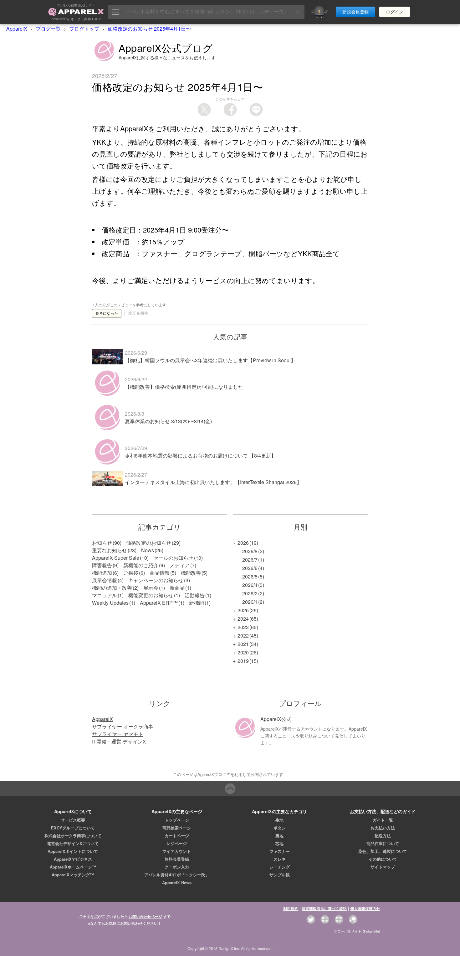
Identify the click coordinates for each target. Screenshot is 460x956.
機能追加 (102, 572)
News (147, 550)
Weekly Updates (110, 602)
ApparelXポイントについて (73, 851)
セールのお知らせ (173, 557)
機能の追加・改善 (112, 587)
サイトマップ (383, 867)
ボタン (279, 828)
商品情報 (160, 572)
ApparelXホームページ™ (73, 867)
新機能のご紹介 (140, 565)
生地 (279, 820)
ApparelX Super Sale (115, 557)
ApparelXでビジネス (73, 859)
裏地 (279, 835)
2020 (243, 652)
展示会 (150, 587)
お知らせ (102, 542)
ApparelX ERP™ (159, 602)
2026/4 (250, 584)
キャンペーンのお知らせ (155, 580)
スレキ (279, 859)
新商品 (177, 587)
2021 (243, 644)
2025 (243, 610)
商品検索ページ (176, 828)
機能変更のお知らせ (150, 595)
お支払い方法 (383, 828)
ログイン (394, 11)
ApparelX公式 (275, 719)
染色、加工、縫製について (382, 851)
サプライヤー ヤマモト (117, 734)
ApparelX (16, 28)
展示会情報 (104, 580)
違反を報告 (138, 313)
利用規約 (290, 908)
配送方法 (383, 835)
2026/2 (250, 593)
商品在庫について (382, 843)
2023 (243, 627)
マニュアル (104, 595)
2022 (243, 635)
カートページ (177, 835)
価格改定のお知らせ (148, 542)
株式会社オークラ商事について (72, 835)
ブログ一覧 (48, 28)
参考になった (106, 313)
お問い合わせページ (145, 916)
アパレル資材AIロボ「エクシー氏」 (176, 875)
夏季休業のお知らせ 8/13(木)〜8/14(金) (168, 421)
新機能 (196, 602)
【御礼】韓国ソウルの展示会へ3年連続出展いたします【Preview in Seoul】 (210, 360)
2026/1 (250, 601)
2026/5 (250, 576)
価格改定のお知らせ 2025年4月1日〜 (149, 28)
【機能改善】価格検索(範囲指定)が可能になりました (184, 386)
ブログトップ (84, 28)
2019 (243, 660)
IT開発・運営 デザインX (119, 741)
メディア (180, 565)
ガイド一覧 (383, 820)
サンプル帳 (279, 875)
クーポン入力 (177, 867)
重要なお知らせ (109, 550)
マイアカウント (176, 851)
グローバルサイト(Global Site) (357, 930)
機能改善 (191, 572)
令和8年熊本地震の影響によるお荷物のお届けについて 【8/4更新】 (200, 455)
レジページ (176, 843)
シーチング (279, 867)
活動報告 (195, 595)
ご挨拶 (130, 572)
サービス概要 (73, 820)
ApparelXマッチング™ (73, 875)
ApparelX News (177, 882)
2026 (243, 542)
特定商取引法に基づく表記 (324, 908)
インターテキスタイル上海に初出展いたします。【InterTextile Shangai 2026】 (213, 482)
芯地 (279, 843)
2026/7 (250, 559)
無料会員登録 (177, 859)
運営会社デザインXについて (73, 843)
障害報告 (102, 565)
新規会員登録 (355, 11)
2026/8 (250, 551)
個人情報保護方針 (365, 908)
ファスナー (279, 851)
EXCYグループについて (73, 828)
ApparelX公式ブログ (166, 47)
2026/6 (250, 568)
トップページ (177, 820)
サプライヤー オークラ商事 (122, 726)
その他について (383, 859)
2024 (243, 618)
